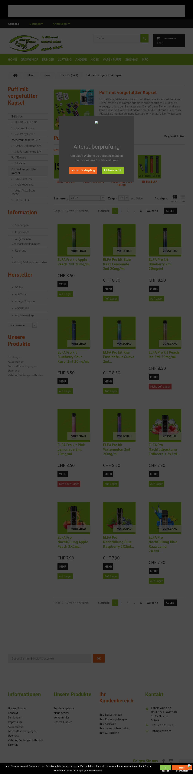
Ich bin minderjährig (83, 170)
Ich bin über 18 (112, 170)
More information (181, 768)
